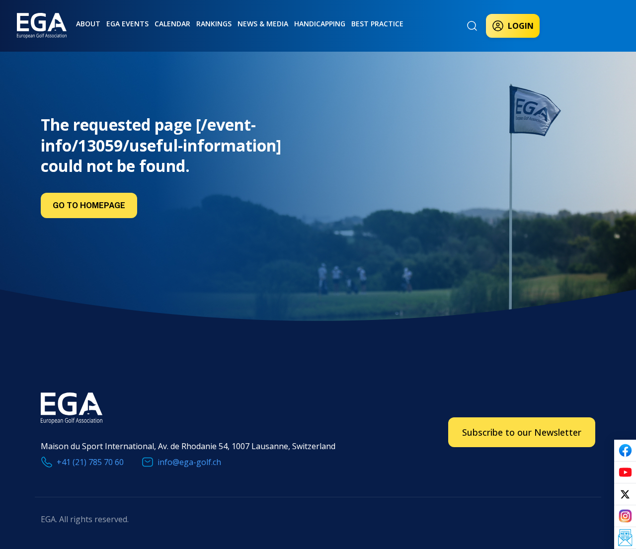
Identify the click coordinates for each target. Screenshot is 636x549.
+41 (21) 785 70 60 (90, 462)
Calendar (172, 23)
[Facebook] (625, 451)
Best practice (377, 23)
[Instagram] (625, 516)
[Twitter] (625, 494)
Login (521, 25)
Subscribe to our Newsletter (521, 432)
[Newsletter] (625, 538)
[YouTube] (625, 472)
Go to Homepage (89, 205)
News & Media (263, 23)
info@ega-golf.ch (189, 462)
